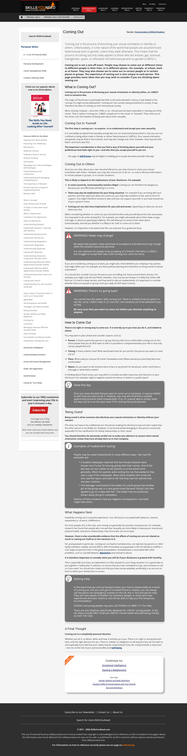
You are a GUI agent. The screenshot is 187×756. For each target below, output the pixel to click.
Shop (144, 4)
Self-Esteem (29, 161)
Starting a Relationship (114, 670)
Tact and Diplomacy (114, 688)
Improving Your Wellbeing (35, 143)
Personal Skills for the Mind (57, 17)
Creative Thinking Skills (34, 78)
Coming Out (29, 320)
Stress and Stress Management (37, 361)
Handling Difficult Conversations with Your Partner (114, 684)
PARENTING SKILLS (160, 9)
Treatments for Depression (35, 217)
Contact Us (162, 4)
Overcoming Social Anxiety (35, 204)
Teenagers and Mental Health (36, 306)
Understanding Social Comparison (33, 172)
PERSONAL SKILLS (75, 9)
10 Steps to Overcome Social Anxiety (36, 208)
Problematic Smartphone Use (36, 341)
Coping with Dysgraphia (34, 245)
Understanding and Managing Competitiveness (36, 178)
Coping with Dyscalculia (34, 238)
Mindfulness (29, 147)
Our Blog (152, 4)
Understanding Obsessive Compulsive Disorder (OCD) (35, 257)
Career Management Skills (35, 71)
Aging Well (28, 299)
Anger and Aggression (33, 368)
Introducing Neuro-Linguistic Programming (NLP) (36, 188)
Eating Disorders (31, 310)
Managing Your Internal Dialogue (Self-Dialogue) (38, 166)
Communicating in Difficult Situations (150, 32)
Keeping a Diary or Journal (35, 154)
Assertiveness (30, 376)
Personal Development (34, 64)
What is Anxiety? (30, 200)
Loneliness (28, 324)
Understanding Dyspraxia (34, 248)
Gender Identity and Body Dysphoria (34, 315)
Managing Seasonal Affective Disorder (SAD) (36, 328)
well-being (116, 647)
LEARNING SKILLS (115, 9)
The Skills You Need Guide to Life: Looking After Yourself (40, 123)
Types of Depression (32, 221)
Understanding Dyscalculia (35, 234)
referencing (128, 745)
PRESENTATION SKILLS (127, 9)
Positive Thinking (31, 158)
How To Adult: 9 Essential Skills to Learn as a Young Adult (38, 294)
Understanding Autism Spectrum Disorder (38, 275)
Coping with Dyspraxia (33, 252)
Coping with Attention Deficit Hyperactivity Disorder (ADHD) (36, 269)
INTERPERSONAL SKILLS (89, 9)
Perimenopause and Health (35, 303)
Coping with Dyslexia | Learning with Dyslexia (37, 229)
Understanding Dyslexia (34, 224)
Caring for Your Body (33, 383)
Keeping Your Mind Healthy (35, 140)
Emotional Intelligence (33, 347)
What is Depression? (32, 213)
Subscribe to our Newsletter (80, 712)
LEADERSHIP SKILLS (103, 9)
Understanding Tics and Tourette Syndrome (38, 285)
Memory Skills (29, 193)
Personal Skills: (29, 46)
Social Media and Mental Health (37, 337)
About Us (118, 712)
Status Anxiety (30, 333)
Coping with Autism (32, 280)
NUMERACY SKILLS (149, 9)
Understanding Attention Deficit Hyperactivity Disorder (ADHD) (37, 263)
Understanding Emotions (35, 354)
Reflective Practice (31, 151)
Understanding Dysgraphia (35, 241)
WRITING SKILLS (138, 9)
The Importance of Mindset (35, 184)
